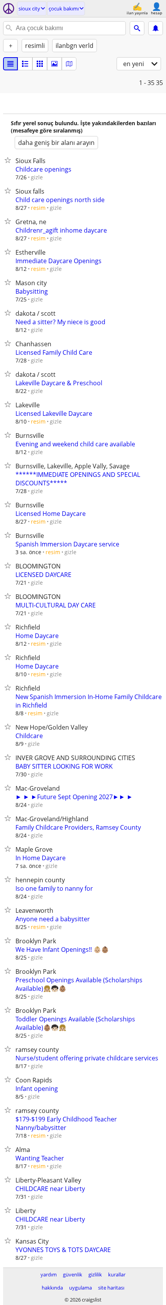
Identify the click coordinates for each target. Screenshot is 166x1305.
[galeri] (54, 63)
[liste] (10, 63)
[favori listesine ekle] (9, 160)
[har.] (69, 63)
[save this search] (155, 28)
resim (38, 207)
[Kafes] (39, 63)
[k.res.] (25, 63)
